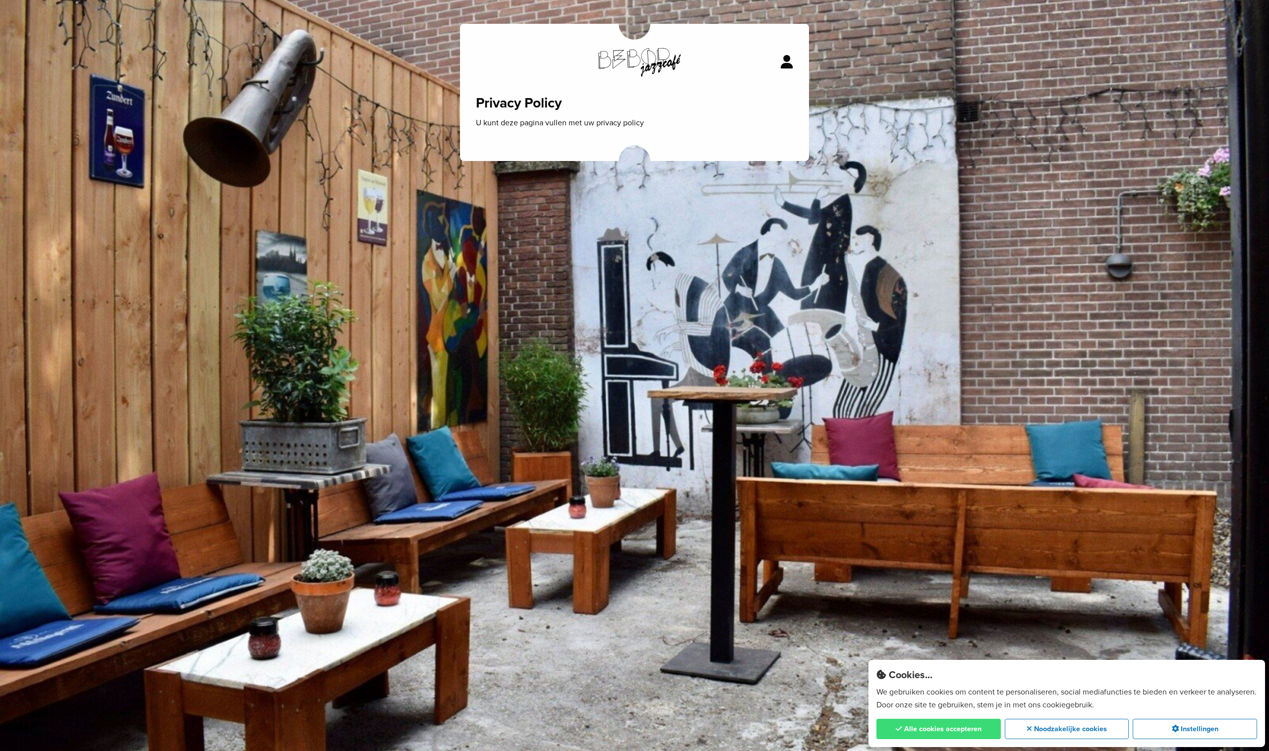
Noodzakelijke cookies (1069, 728)
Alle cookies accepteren (941, 728)
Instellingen (1198, 728)
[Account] (787, 62)
